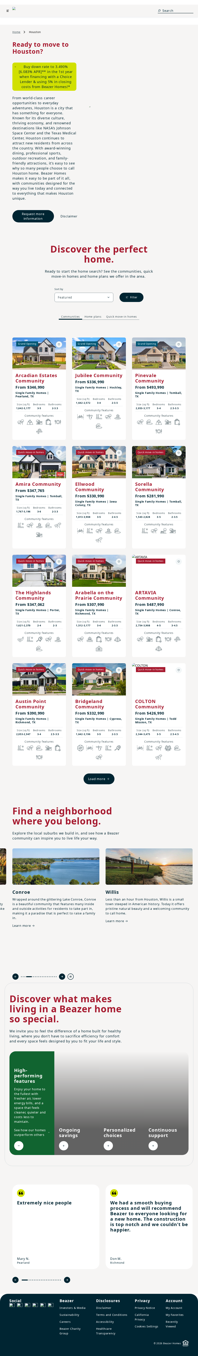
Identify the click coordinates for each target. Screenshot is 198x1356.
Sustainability (69, 1315)
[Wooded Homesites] (168, 748)
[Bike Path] (80, 417)
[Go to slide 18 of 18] (56, 976)
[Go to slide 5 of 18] (31, 976)
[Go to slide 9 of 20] (41, 1280)
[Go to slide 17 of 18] (54, 976)
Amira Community (38, 484)
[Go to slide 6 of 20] (36, 1280)
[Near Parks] (39, 422)
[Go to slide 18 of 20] (56, 1280)
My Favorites (175, 1315)
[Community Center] (99, 648)
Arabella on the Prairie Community (98, 595)
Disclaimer (69, 216)
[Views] (30, 422)
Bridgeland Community (89, 704)
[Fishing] (90, 417)
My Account (174, 1308)
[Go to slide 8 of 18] (38, 976)
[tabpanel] (99, 557)
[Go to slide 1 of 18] (21, 976)
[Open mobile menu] (8, 11)
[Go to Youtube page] (43, 1306)
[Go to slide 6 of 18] (35, 976)
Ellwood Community (89, 487)
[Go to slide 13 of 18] (47, 976)
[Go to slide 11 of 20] (44, 1280)
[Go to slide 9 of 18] (40, 976)
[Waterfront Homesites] (90, 639)
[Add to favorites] (59, 344)
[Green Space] (99, 426)
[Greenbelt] (58, 525)
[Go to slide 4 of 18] (26, 976)
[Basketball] (80, 748)
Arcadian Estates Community (36, 378)
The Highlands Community (33, 595)
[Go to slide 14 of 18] (49, 976)
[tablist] (99, 317)
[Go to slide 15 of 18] (50, 976)
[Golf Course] (21, 639)
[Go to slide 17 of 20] (55, 1280)
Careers (65, 1322)
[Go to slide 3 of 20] (30, 1280)
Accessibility (105, 1322)
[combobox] (84, 297)
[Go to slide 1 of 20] (25, 1280)
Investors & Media (73, 1308)
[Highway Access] (39, 431)
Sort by (59, 289)
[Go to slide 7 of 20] (37, 1280)
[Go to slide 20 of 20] (60, 1280)
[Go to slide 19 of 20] (58, 1280)
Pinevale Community (149, 378)
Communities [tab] (70, 316)
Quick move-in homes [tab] (121, 316)
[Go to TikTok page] (27, 1306)
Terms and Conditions (111, 1315)
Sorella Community (149, 487)
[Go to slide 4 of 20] (32, 1280)
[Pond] (117, 417)
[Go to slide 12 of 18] (45, 976)
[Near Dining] (58, 422)
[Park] (163, 531)
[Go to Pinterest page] (50, 1306)
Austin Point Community (30, 704)
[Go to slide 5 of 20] (34, 1280)
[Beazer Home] (21, 11)
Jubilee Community (99, 375)
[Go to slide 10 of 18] (42, 976)
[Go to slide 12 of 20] (46, 1280)
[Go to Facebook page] (12, 1306)
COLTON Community (149, 704)
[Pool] (99, 417)
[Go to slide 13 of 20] (48, 1280)
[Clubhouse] (117, 639)
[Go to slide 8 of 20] (39, 1280)
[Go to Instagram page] (19, 1306)
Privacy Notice (145, 1308)
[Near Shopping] (48, 422)
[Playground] (173, 531)
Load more (96, 779)
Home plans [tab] (93, 316)
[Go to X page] (35, 1306)
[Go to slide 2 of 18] (23, 976)
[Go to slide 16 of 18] (52, 976)
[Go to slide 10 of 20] (43, 1280)
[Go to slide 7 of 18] (37, 976)
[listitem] (55, 1227)
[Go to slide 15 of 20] (51, 1280)
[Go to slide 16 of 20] (53, 1280)
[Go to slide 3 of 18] (24, 976)
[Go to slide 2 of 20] (29, 1280)
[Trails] (21, 422)
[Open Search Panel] (159, 10)
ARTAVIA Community (149, 595)
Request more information (33, 216)
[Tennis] (39, 639)
